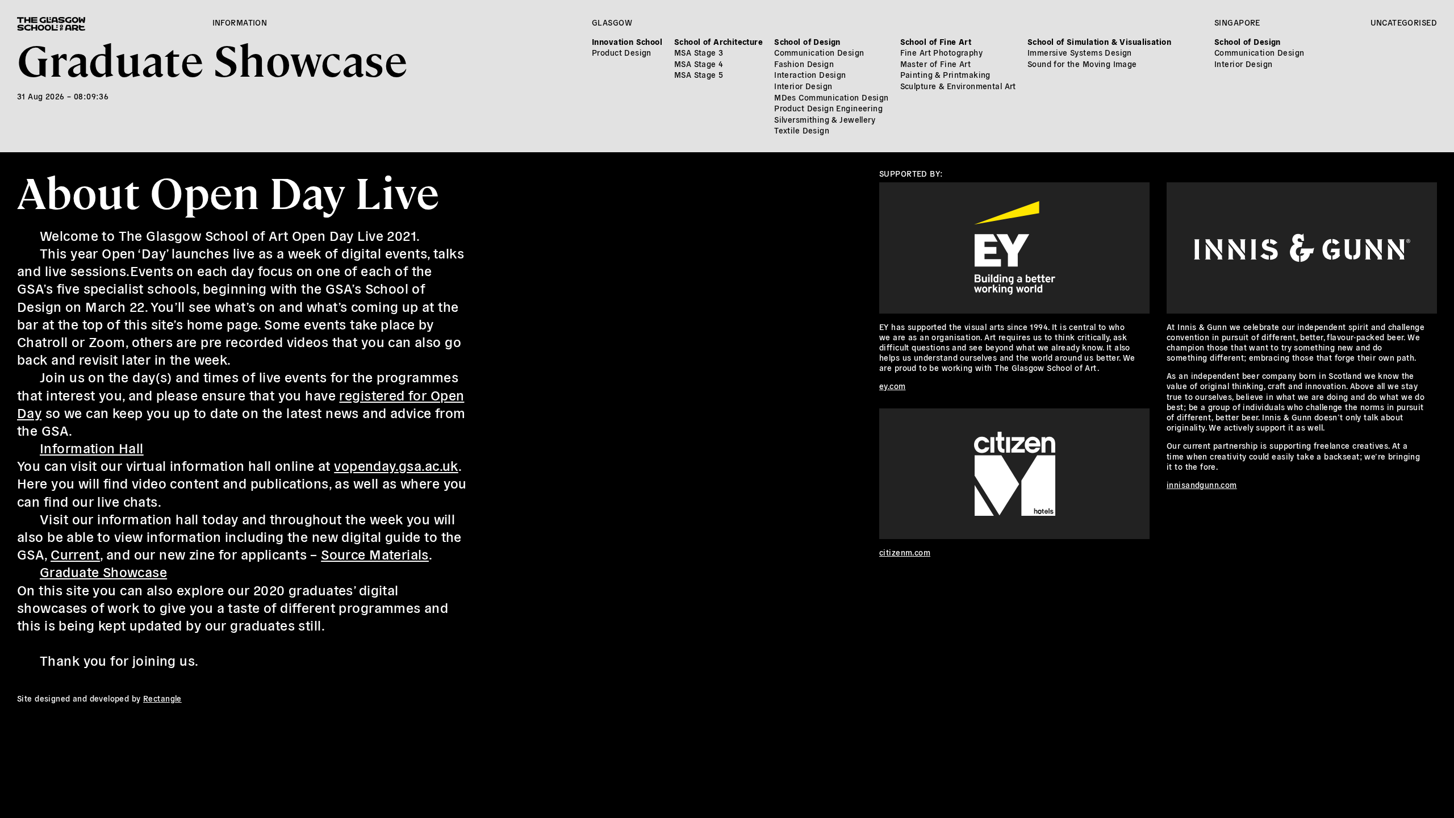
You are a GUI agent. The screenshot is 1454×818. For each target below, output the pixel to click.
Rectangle (162, 698)
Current (75, 553)
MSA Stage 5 (699, 74)
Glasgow (612, 22)
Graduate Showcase (212, 58)
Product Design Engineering (828, 108)
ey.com (892, 386)
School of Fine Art (936, 41)
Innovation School (627, 41)
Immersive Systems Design (1079, 52)
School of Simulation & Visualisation (1099, 41)
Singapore (1237, 22)
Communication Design (819, 52)
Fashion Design (804, 64)
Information (240, 22)
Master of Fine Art (935, 64)
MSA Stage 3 (699, 52)
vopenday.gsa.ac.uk (396, 465)
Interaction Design (810, 74)
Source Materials (375, 553)
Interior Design (803, 86)
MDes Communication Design (831, 97)
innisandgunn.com (1202, 484)
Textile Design (801, 130)
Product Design (621, 52)
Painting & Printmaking (945, 74)
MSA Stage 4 (699, 64)
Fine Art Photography (941, 52)
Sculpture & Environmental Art (958, 86)
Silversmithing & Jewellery (824, 119)
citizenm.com (904, 552)
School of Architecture (718, 41)
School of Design (807, 41)
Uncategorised (1404, 22)
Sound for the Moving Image (1082, 64)
